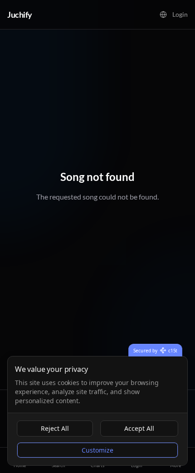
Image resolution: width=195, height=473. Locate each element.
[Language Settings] (163, 14)
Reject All (55, 428)
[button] (163, 14)
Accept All (139, 428)
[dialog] (97, 411)
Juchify (19, 15)
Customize (97, 450)
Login (180, 14)
